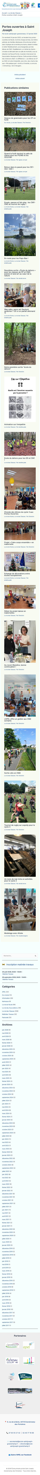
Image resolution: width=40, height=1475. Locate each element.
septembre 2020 (7, 1235)
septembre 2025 (7, 1059)
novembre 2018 (7, 1284)
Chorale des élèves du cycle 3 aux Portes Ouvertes (18, 513)
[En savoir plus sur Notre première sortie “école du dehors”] (20, 343)
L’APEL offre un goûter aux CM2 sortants (17, 720)
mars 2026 (5, 1039)
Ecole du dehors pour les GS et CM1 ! (19, 459)
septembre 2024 (7, 1097)
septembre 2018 (7, 1290)
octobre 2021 (6, 1200)
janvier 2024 (6, 1120)
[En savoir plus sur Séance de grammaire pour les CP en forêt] (20, 104)
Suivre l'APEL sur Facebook (21, 1455)
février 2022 (6, 1187)
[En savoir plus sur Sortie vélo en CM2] (20, 749)
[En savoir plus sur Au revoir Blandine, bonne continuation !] (20, 641)
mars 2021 (5, 1219)
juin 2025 (5, 1068)
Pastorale (5, 1017)
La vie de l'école (9, 207)
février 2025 (6, 1081)
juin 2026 (5, 1030)
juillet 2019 (5, 1258)
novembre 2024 (7, 1091)
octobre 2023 (6, 1129)
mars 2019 (5, 1271)
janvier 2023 (6, 1155)
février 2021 (6, 1223)
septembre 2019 (7, 1255)
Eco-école (7, 122)
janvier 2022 (6, 1190)
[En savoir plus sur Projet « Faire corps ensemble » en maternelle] (20, 530)
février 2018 (6, 1306)
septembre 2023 (7, 1133)
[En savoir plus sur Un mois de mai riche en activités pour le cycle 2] (20, 855)
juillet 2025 (5, 1065)
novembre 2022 (7, 1162)
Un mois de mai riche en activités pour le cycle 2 (18, 880)
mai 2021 (5, 1213)
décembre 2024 (7, 1088)
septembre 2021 (7, 1203)
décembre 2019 (7, 1248)
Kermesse (5, 1001)
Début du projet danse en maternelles (15, 612)
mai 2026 (5, 1033)
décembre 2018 (7, 1280)
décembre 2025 (7, 1049)
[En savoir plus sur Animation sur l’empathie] (20, 399)
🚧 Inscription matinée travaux (18, 964)
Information (6, 998)
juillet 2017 (5, 1325)
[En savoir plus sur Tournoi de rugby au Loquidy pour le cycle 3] (20, 801)
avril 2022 (5, 1181)
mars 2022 (5, 1184)
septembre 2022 (7, 1168)
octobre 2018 (6, 1287)
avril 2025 (5, 1075)
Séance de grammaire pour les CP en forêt (20, 119)
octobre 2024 (6, 1094)
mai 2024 (5, 1107)
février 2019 (6, 1274)
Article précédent (20, 74)
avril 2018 (5, 1300)
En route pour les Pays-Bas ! (16, 258)
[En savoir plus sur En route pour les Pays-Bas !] (20, 235)
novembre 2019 (7, 1251)
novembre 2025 (7, 1052)
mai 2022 (5, 1178)
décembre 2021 (7, 1194)
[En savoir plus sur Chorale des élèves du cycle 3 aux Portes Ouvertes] (20, 488)
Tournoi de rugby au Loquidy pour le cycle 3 (19, 826)
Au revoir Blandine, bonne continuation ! (15, 666)
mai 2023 (5, 1142)
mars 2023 (5, 1149)
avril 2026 (5, 1036)
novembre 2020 (7, 1232)
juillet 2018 (5, 1293)
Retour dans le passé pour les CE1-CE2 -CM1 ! (19, 168)
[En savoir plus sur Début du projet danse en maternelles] (20, 597)
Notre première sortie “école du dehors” (17, 368)
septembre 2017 (7, 1322)
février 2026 (6, 1043)
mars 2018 (5, 1303)
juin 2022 (5, 1174)
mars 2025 (5, 1078)
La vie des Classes (16, 122)
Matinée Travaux (8, 974)
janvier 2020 (6, 1245)
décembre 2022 (7, 1158)
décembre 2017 (7, 1313)
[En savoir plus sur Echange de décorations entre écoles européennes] (20, 561)
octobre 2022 (6, 1165)
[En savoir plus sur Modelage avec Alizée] (20, 909)
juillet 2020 (5, 1239)
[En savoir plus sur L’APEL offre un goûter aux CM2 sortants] (20, 695)
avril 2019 (5, 1268)
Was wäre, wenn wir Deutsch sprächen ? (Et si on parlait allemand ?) (19, 311)
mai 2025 (5, 1072)
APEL (4, 992)
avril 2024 (5, 1110)
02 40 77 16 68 (28, 1433)
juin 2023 (5, 1139)
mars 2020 (5, 1242)
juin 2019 (5, 1261)
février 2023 (6, 1152)
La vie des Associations (10, 1008)
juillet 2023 (5, 1136)
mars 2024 (5, 1113)
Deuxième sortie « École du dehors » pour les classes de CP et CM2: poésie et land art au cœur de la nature (19, 273)
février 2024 (6, 1117)
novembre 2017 (7, 1316)
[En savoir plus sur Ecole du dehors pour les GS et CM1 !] (20, 444)
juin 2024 (5, 1104)
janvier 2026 (6, 1046)
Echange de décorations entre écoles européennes (17, 574)
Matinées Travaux (8, 1014)
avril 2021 (5, 1216)
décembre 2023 (7, 1123)
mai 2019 (5, 1264)
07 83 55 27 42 (14, 1433)
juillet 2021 (5, 1207)
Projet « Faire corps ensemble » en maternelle (19, 543)
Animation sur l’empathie (14, 424)
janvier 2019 (6, 1277)
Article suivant (20, 78)
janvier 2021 (6, 1226)
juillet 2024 (5, 1100)
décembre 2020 (7, 1229)
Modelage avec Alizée (13, 933)
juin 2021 (5, 1210)
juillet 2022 (5, 1171)
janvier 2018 (6, 1309)
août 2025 (5, 1062)
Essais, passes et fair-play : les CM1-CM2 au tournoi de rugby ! (19, 203)
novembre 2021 (7, 1197)
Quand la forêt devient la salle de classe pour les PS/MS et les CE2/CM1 (18, 155)
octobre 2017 (6, 1319)
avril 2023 (5, 1145)
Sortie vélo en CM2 (12, 773)
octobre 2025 (6, 1056)
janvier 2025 (6, 1084)
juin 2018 (5, 1296)
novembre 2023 (7, 1126)
